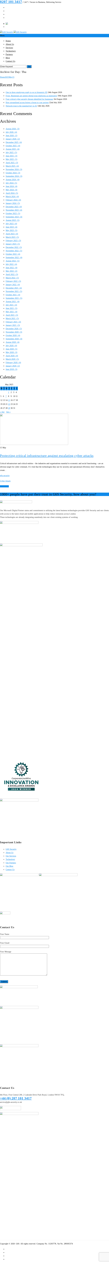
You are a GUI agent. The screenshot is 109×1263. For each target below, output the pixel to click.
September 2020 (14, 339)
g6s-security (5, 476)
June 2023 (11, 227)
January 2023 (13, 244)
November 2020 (14, 332)
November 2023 (14, 210)
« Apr (2, 412)
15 (13, 77)
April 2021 (12, 315)
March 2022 (12, 278)
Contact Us (10, 61)
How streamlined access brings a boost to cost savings (27, 102)
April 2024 (12, 193)
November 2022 (14, 251)
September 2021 (14, 298)
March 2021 (12, 318)
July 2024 (11, 183)
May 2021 (11, 312)
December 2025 (14, 142)
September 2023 (14, 217)
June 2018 (11, 369)
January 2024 (13, 203)
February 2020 (13, 362)
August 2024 (12, 180)
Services (9, 48)
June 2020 (11, 349)
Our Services (11, 856)
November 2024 (14, 169)
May (10, 77)
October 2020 (13, 335)
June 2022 (11, 268)
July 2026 (11, 132)
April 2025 (12, 163)
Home (8, 41)
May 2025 (11, 159)
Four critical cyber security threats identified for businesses (29, 99)
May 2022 (11, 271)
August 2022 (12, 261)
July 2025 (11, 152)
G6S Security (11, 849)
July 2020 (11, 346)
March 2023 (12, 237)
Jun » (8, 412)
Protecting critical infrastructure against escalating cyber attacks (47, 455)
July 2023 (11, 224)
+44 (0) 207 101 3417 (16, 1098)
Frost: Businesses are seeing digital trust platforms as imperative (31, 96)
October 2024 (13, 173)
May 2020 (11, 352)
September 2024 (14, 176)
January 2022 (13, 285)
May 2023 (11, 230)
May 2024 (11, 190)
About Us (10, 44)
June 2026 (11, 136)
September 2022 (14, 257)
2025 (7, 77)
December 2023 (14, 207)
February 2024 (13, 200)
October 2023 (13, 213)
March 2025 (12, 166)
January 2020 (13, 366)
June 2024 (11, 186)
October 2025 (13, 146)
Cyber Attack (5, 481)
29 (9, 408)
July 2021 (11, 305)
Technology (11, 51)
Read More (4, 486)
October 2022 (13, 254)
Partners (9, 54)
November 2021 (14, 291)
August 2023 (12, 220)
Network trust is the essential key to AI (21, 106)
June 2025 (11, 156)
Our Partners (11, 863)
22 (9, 404)
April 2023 (12, 234)
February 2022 (13, 281)
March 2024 (12, 196)
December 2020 (14, 329)
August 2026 (12, 129)
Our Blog (9, 866)
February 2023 (13, 241)
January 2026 (13, 139)
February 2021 (13, 322)
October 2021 (13, 295)
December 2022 (14, 247)
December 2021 (14, 288)
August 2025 (12, 149)
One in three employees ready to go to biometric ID (26, 92)
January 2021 (13, 325)
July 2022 (11, 264)
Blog (8, 58)
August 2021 (12, 302)
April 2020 (12, 356)
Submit (4, 982)
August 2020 (12, 342)
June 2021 (11, 308)
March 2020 (12, 359)
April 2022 (12, 274)
